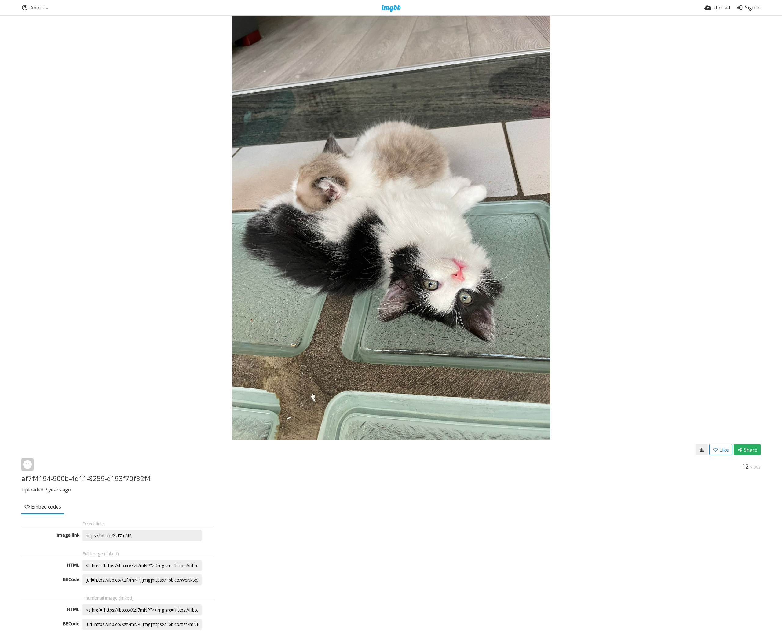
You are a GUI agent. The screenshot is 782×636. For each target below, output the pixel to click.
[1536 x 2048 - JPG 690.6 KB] (702, 449)
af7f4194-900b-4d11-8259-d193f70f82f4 (86, 478)
